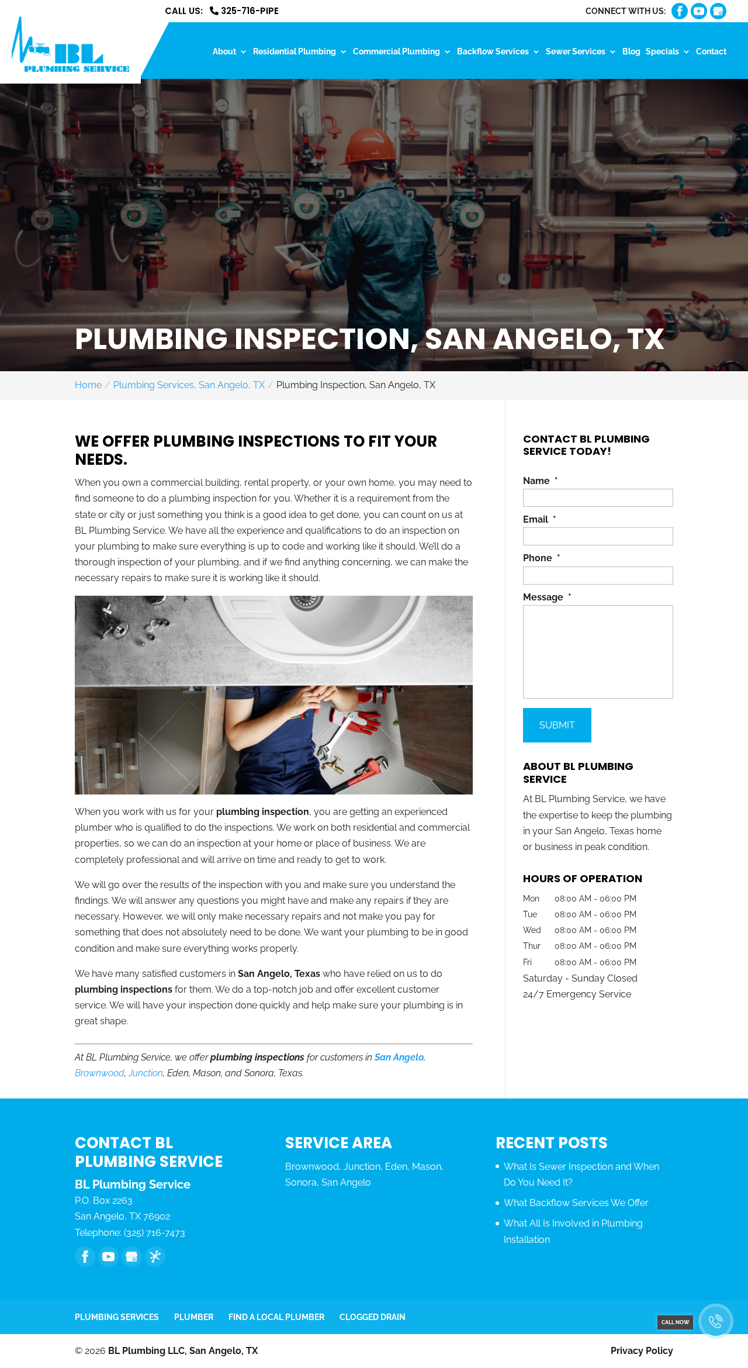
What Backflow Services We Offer (576, 1202)
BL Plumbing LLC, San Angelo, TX (183, 1350)
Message (547, 597)
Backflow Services (493, 51)
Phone (541, 558)
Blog (631, 51)
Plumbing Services (117, 1317)
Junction (146, 1073)
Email (539, 519)
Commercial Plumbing (396, 51)
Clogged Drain (373, 1317)
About (224, 51)
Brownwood (99, 1073)
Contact (711, 51)
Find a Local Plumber (276, 1317)
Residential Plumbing (294, 51)
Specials (662, 51)
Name (540, 480)
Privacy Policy (642, 1350)
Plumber (193, 1317)
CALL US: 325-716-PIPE (222, 11)
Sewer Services (575, 51)
